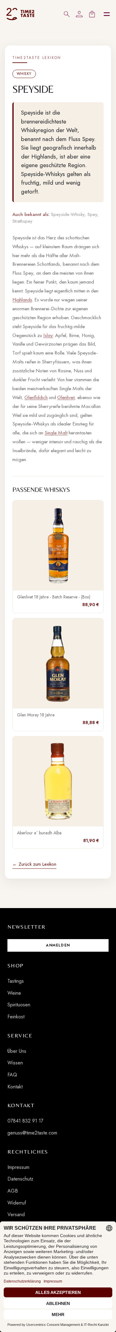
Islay (48, 335)
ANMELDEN (58, 945)
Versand (16, 1214)
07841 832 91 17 (25, 1120)
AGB (12, 1190)
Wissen (15, 1062)
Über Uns (16, 1051)
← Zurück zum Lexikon (34, 864)
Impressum (18, 1167)
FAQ (12, 1074)
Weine (14, 993)
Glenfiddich (36, 397)
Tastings (15, 981)
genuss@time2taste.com (32, 1132)
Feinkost (15, 1016)
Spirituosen (18, 1004)
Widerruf (16, 1202)
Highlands (22, 299)
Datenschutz (20, 1178)
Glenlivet (66, 397)
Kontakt (15, 1086)
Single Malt (56, 432)
